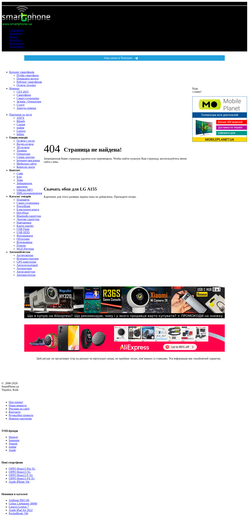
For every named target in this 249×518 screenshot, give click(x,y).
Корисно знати (26, 166)
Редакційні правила (21, 415)
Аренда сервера (26, 108)
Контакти (15, 411)
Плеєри (21, 245)
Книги (13, 36)
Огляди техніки (26, 85)
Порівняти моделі (28, 78)
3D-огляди (23, 147)
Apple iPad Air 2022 (21, 510)
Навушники (16, 43)
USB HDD (23, 232)
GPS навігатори (26, 261)
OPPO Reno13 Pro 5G (22, 468)
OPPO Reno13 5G (20, 471)
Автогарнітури (26, 271)
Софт (20, 173)
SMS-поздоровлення (29, 193)
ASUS (20, 117)
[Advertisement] (219, 199)
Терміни (22, 150)
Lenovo (21, 130)
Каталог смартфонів (21, 72)
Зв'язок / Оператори (29, 101)
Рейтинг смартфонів (29, 81)
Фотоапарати (25, 235)
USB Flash (23, 229)
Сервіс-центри (26, 157)
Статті (20, 104)
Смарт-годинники (28, 98)
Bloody (21, 121)
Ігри (19, 176)
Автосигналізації (27, 265)
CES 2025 (23, 91)
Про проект (16, 402)
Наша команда (18, 405)
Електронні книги (28, 209)
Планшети (15, 33)
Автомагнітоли (26, 274)
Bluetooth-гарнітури (29, 216)
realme (20, 127)
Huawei (13, 437)
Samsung (14, 440)
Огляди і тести (26, 140)
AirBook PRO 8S (19, 500)
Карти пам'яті (25, 225)
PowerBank (23, 206)
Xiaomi (13, 443)
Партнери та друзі (20, 114)
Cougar (21, 124)
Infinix (20, 134)
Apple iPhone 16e (19, 481)
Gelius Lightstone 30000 (23, 503)
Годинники (16, 46)
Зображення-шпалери (24, 185)
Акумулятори (25, 255)
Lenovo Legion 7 (19, 506)
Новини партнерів (20, 418)
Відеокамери (24, 242)
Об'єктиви (23, 238)
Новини (14, 88)
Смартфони (16, 30)
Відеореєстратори (28, 258)
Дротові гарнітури (28, 219)
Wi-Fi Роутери (25, 248)
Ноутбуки (15, 40)
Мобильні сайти (27, 163)
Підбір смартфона (28, 75)
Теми (20, 180)
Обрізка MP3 (25, 189)
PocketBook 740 (18, 513)
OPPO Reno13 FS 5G (22, 478)
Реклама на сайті (19, 408)
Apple (12, 450)
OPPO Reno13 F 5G (21, 475)
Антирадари (24, 268)
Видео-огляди (25, 144)
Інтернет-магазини (28, 160)
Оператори (23, 153)
